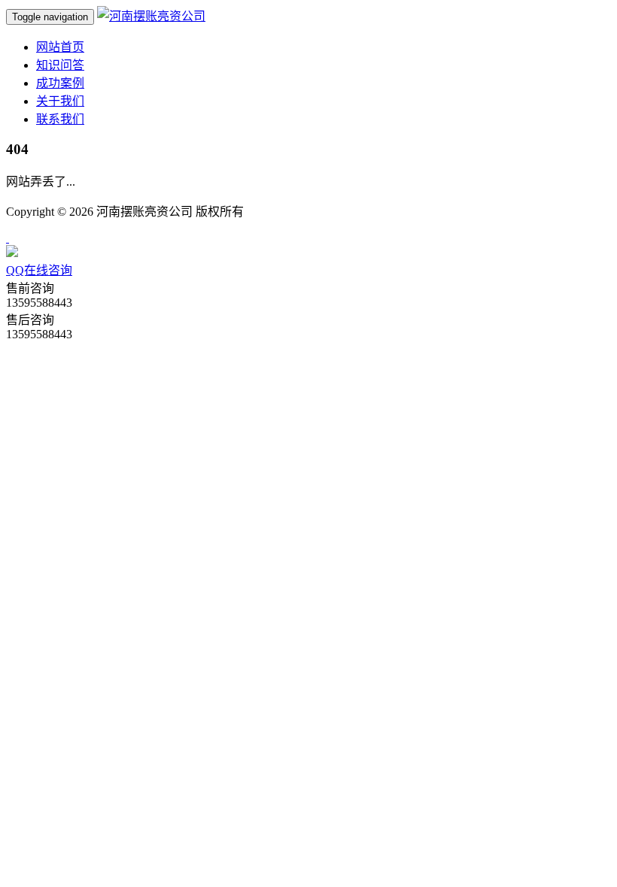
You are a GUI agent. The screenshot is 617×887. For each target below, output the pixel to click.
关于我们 (60, 101)
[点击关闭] (7, 238)
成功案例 (60, 83)
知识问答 (60, 65)
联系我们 (60, 119)
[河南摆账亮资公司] (151, 16)
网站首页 (60, 47)
